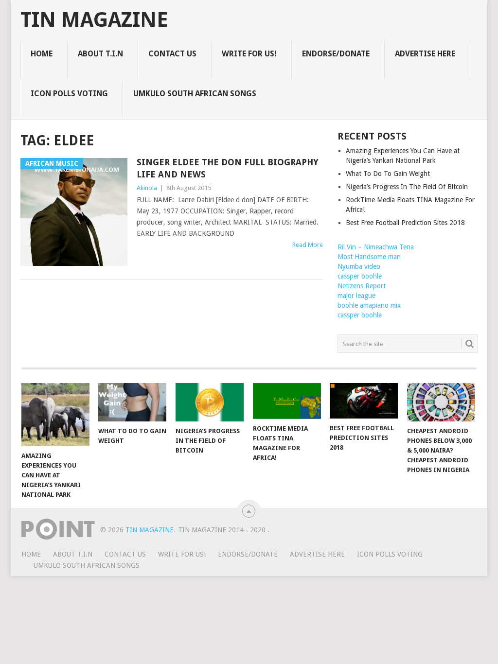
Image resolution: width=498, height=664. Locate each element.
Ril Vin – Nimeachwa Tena (376, 247)
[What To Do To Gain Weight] (132, 402)
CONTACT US (172, 53)
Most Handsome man (369, 257)
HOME (42, 53)
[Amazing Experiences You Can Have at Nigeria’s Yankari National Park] (55, 414)
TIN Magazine (94, 20)
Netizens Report (362, 286)
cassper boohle (360, 276)
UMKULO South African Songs (194, 93)
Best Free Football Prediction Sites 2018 (405, 223)
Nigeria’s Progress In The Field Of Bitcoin (407, 187)
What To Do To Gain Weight (388, 173)
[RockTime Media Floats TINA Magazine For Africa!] (287, 401)
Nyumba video (359, 266)
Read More (307, 244)
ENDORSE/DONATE (336, 53)
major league (356, 295)
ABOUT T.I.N (100, 53)
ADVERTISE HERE (425, 53)
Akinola (147, 188)
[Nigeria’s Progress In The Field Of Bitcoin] (210, 402)
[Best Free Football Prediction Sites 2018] (364, 401)
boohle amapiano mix (369, 305)
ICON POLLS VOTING (69, 93)
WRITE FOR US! (249, 53)
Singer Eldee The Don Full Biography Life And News (228, 168)
